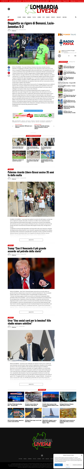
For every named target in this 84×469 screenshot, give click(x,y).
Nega (67, 464)
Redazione (14, 30)
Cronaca (24, 17)
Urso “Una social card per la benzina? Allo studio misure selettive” (15, 1)
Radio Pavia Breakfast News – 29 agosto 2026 (39, 1)
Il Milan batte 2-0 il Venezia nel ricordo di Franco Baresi (61, 1)
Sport (43, 17)
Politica (34, 17)
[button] (81, 455)
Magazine (48, 17)
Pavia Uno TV (59, 17)
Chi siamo (19, 17)
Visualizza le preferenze (77, 464)
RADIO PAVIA (65, 17)
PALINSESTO (53, 17)
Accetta (58, 464)
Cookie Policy (68, 467)
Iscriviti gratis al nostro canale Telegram (34, 110)
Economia (39, 17)
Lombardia (29, 17)
